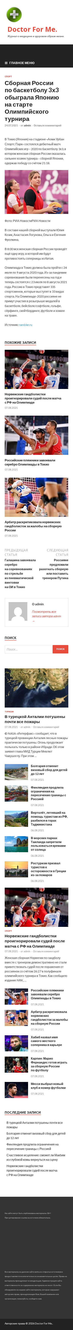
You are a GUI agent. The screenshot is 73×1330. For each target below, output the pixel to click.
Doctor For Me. (32, 29)
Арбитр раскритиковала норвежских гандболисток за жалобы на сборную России (33, 526)
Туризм (9, 712)
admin (27, 125)
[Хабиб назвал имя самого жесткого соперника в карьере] (16, 1050)
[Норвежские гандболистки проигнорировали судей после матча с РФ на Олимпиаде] (36, 390)
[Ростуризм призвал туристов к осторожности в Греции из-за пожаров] (16, 876)
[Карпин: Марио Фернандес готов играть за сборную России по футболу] (16, 1071)
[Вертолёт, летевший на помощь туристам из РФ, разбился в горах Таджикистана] (16, 825)
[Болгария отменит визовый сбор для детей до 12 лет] (16, 779)
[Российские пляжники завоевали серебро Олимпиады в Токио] (36, 456)
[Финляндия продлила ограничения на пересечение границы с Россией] (16, 800)
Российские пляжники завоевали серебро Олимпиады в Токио (30, 462)
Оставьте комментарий (47, 125)
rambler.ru (25, 324)
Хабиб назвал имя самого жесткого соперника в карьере (46, 1041)
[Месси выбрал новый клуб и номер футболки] (16, 1097)
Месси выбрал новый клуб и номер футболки (48, 1085)
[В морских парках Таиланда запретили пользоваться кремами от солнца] (16, 851)
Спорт (8, 76)
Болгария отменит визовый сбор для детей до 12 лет (49, 769)
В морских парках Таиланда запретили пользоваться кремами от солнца (48, 843)
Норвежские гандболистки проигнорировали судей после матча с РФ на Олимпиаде (33, 398)
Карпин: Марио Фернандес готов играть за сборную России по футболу (49, 1064)
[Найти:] (36, 649)
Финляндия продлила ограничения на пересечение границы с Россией (48, 793)
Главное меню (22, 63)
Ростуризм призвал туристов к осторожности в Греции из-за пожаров (48, 868)
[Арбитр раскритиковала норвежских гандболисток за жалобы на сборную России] (36, 517)
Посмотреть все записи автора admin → (46, 616)
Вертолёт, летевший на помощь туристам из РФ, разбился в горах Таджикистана (49, 818)
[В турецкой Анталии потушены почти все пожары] (36, 708)
